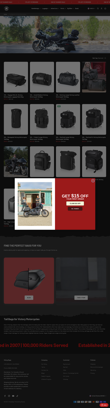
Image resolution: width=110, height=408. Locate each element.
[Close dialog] (93, 180)
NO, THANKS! (75, 208)
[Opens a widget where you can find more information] (104, 405)
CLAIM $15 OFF (75, 203)
